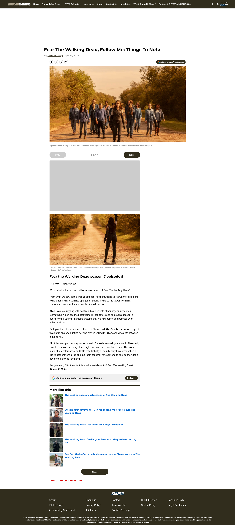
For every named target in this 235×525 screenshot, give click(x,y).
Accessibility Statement (62, 510)
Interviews (89, 4)
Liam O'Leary (55, 55)
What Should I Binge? (144, 4)
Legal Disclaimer (177, 505)
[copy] (66, 62)
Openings (91, 500)
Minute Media (35, 517)
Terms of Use (119, 505)
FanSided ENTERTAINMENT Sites (174, 4)
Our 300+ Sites (149, 500)
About (100, 4)
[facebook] (212, 4)
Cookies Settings (121, 510)
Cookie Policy (148, 505)
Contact (116, 500)
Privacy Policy (93, 505)
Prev (57, 154)
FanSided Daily (176, 500)
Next (131, 154)
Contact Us (111, 4)
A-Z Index (91, 510)
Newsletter (125, 4)
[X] (218, 4)
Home (53, 481)
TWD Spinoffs (72, 4)
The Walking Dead (51, 4)
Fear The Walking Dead (70, 481)
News (36, 4)
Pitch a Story (56, 505)
